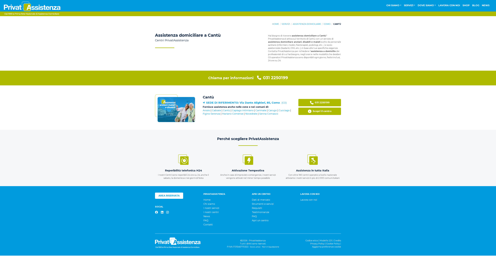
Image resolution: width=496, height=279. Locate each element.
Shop (466, 5)
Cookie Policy (333, 243)
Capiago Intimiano (243, 110)
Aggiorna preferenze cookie (326, 247)
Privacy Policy (317, 243)
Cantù (208, 97)
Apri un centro (260, 220)
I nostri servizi (211, 208)
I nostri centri (211, 212)
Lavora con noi (449, 5)
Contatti (208, 224)
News (486, 5)
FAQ (205, 220)
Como (327, 24)
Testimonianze (260, 212)
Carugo (272, 110)
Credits (337, 240)
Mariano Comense (232, 113)
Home (275, 24)
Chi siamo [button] (392, 5)
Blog (475, 5)
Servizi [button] (408, 5)
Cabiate (216, 110)
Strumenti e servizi (263, 204)
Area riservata (169, 195)
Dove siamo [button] (426, 5)
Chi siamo (209, 204)
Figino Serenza (211, 113)
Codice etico (311, 240)
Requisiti (257, 208)
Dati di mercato (261, 199)
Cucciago (284, 110)
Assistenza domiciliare (307, 24)
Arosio (206, 110)
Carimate (260, 110)
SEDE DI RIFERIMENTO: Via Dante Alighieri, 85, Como (243, 102)
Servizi (286, 24)
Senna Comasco (268, 113)
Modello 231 (326, 240)
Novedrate (251, 113)
